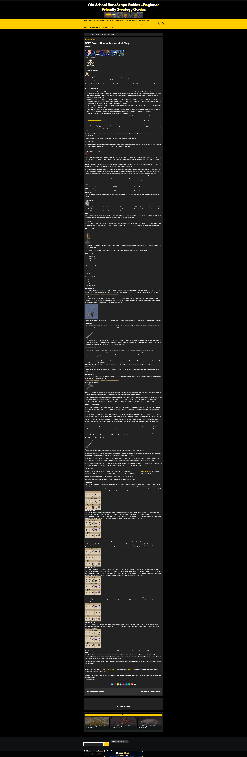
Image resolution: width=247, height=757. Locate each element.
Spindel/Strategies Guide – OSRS (122, 726)
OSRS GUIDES (124, 707)
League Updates (143, 24)
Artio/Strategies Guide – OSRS (147, 726)
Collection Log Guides (108, 24)
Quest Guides (101, 20)
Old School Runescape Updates (92, 24)
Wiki (105, 671)
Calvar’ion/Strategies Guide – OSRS (96, 726)
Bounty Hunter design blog (95, 120)
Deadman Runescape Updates (92, 27)
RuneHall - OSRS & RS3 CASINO (119, 741)
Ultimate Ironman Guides (130, 24)
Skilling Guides (110, 20)
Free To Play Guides (144, 20)
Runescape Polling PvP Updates (96, 691)
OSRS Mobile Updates (107, 27)
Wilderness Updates (90, 39)
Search (106, 744)
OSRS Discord (130, 669)
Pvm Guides (92, 20)
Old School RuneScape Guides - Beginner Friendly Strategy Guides (123, 7)
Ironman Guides (120, 20)
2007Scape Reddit (110, 669)
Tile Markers (119, 24)
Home (85, 20)
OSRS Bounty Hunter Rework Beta (150, 691)
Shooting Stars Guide (131, 20)
